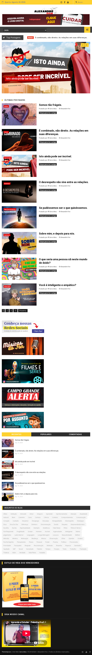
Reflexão (50, 546)
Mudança (35, 538)
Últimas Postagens (14, 100)
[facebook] (64, 2)
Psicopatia (17, 546)
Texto (64, 549)
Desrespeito (69, 521)
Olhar (63, 538)
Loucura (55, 535)
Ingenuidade (57, 532)
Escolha (6, 528)
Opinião (71, 538)
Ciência (46, 517)
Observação (53, 538)
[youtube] (68, 2)
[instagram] (61, 2)
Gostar (30, 532)
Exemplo (37, 528)
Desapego (35, 521)
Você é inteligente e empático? (57, 285)
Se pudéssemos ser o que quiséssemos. (63, 207)
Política (63, 542)
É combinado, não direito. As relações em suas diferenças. (56, 37)
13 (15, 311)
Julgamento (7, 535)
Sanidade (77, 546)
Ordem (80, 538)
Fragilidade (20, 532)
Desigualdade (57, 521)
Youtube (42, 553)
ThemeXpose (6, 652)
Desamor (25, 521)
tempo (48, 549)
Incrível (47, 532)
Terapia (56, 549)
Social (21, 549)
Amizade (23, 514)
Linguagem (30, 535)
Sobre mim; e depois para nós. (57, 233)
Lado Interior (19, 535)
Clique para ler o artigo (48, 113)
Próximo (22, 311)
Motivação (24, 538)
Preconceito (74, 542)
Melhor (77, 535)
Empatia (64, 524)
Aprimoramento (9, 209)
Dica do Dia (14, 524)
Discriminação (46, 524)
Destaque (80, 521)
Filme (65, 528)
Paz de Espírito (8, 542)
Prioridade (7, 546)
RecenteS (16, 434)
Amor (25, 37)
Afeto (6, 106)
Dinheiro (34, 524)
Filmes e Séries (76, 528)
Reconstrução (38, 546)
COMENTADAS (75, 434)
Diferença (24, 524)
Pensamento (21, 542)
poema (55, 542)
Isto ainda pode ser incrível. (55, 156)
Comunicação (81, 517)
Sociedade (29, 549)
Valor (14, 553)
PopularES (46, 434)
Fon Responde (8, 532)
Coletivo (55, 517)
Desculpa (46, 521)
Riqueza (68, 546)
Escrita (14, 528)
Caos (30, 517)
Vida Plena (32, 553)
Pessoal (39, 542)
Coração (6, 521)
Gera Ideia (23, 652)
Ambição (14, 514)
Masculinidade (67, 535)
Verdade (22, 553)
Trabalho (73, 549)
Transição (83, 549)
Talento (39, 549)
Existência (46, 528)
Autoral (7, 183)
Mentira (15, 538)
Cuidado (16, 521)
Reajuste (28, 546)
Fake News (56, 528)
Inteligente (68, 532)
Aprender (7, 158)
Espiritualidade (25, 528)
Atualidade (83, 514)
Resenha (59, 546)
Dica (4, 524)
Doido (56, 524)
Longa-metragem (43, 535)
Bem (13, 517)
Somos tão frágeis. (50, 104)
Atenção (7, 286)
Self (14, 549)
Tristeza (6, 553)
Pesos (31, 542)
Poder (47, 542)
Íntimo (78, 532)
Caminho (22, 517)
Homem (39, 532)
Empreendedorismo (78, 524)
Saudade (6, 549)
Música (43, 538)
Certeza (37, 517)
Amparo (40, 514)
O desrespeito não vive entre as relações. (31, 78)
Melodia (6, 538)
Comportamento (67, 517)
